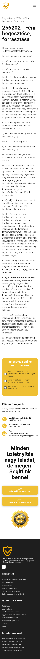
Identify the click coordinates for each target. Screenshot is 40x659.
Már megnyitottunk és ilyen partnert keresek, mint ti (21, 387)
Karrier (4, 626)
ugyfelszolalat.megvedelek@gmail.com (23, 436)
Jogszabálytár (7, 609)
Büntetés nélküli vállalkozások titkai (14, 579)
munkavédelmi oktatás (10, 618)
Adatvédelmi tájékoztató (10, 620)
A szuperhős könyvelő (9, 588)
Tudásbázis (6, 606)
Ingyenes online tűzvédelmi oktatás (14, 615)
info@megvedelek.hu (16, 433)
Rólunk (4, 623)
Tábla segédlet (7, 585)
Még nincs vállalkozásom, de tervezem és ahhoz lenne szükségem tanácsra (21, 373)
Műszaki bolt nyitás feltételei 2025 (13, 638)
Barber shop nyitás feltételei (11, 644)
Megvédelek (8, 18)
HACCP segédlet (7, 582)
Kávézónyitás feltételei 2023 (11, 591)
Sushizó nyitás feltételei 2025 (12, 650)
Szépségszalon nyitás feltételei (13, 594)
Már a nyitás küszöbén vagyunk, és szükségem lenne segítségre (20, 381)
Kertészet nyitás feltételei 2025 (13, 647)
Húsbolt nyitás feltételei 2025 (12, 641)
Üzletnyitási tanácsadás (10, 612)
